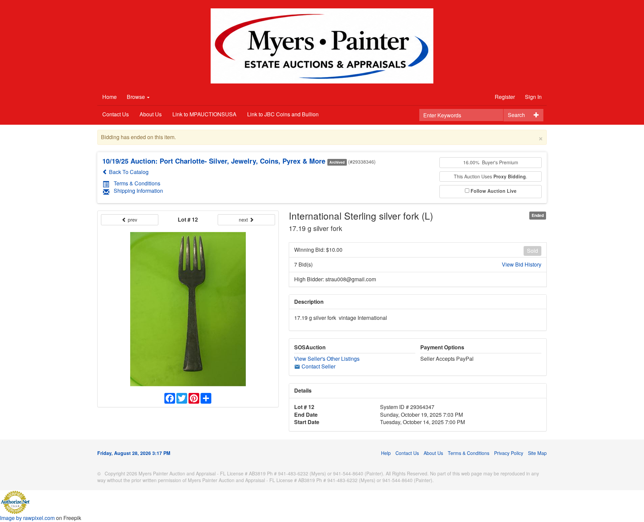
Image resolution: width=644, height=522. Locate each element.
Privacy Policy (508, 453)
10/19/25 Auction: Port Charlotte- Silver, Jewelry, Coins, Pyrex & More (213, 161)
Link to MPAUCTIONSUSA (204, 114)
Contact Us (115, 114)
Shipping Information (138, 190)
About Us (151, 114)
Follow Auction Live (494, 191)
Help (386, 453)
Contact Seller (317, 366)
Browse (136, 97)
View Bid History (521, 264)
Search (516, 115)
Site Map (537, 453)
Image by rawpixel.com (27, 518)
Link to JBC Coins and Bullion (283, 114)
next (244, 219)
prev (131, 219)
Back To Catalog (128, 172)
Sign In (533, 97)
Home (109, 97)
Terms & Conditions (137, 183)
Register (505, 97)
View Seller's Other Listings (327, 358)
